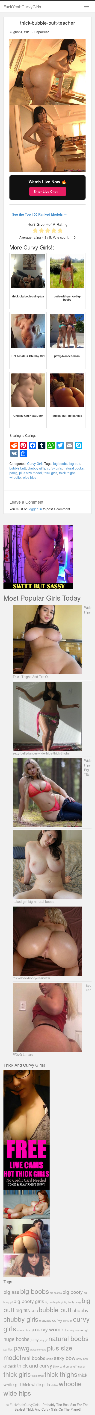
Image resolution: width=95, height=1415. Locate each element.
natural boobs (74, 468)
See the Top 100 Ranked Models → (39, 214)
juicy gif (44, 1340)
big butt (74, 463)
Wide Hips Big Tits (88, 767)
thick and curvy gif (65, 1366)
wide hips (29, 477)
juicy (34, 1339)
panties (8, 1349)
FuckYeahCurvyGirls (22, 6)
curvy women (50, 1329)
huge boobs (16, 1338)
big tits (22, 1310)
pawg (13, 472)
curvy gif (67, 1320)
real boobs (33, 1357)
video (54, 1385)
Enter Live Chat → (47, 191)
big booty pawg (72, 1302)
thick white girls (36, 1384)
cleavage (45, 1320)
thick (12, 1366)
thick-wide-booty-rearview (31, 978)
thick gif (81, 1366)
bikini (34, 1311)
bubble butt (17, 468)
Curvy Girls (35, 463)
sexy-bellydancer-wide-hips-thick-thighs (41, 753)
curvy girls (54, 468)
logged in (35, 509)
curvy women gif (78, 1330)
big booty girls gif (54, 1302)
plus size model (30, 472)
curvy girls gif (25, 1330)
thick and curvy (34, 1365)
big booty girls (29, 1301)
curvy (57, 1320)
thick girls (50, 472)
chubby (80, 1310)
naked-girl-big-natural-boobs (33, 901)
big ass (11, 1291)
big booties (56, 1293)
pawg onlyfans (38, 1349)
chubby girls (36, 468)
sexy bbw (64, 1357)
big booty (72, 1291)
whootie (15, 477)
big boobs (60, 463)
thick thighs (67, 472)
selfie (49, 1359)
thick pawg (38, 1375)
